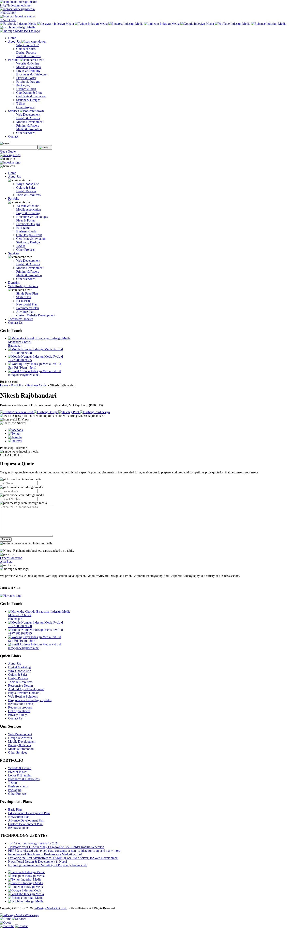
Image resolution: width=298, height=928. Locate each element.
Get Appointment (19, 711)
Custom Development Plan (25, 824)
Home (12, 38)
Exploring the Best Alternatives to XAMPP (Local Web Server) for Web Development (63, 858)
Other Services (25, 132)
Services (14, 111)
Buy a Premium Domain (23, 693)
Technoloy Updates (20, 319)
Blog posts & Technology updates (29, 700)
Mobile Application (28, 67)
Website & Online (27, 63)
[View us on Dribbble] (17, 27)
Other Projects (25, 107)
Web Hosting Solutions (23, 286)
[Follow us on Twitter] (91, 23)
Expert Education (11, 558)
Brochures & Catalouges (32, 74)
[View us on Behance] (268, 23)
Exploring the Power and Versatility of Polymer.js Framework (47, 865)
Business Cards (26, 89)
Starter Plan (23, 297)
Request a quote (18, 827)
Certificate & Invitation (31, 96)
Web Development (28, 114)
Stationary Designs (28, 100)
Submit (6, 539)
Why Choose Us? (27, 45)
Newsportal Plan (27, 304)
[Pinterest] (15, 441)
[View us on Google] (197, 23)
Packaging (23, 85)
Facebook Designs (28, 81)
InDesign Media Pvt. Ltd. (50, 908)
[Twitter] (14, 433)
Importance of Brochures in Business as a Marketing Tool (45, 854)
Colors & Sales (25, 49)
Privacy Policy (17, 714)
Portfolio (14, 59)
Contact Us (15, 322)
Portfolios (17, 385)
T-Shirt (20, 103)
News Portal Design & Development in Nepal (37, 861)
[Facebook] (15, 430)
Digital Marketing (19, 667)
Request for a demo (20, 703)
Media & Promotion (29, 129)
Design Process (26, 52)
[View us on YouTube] (232, 23)
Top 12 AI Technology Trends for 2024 (33, 843)
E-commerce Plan (27, 308)
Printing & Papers (27, 125)
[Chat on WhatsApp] (19, 915)
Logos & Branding (28, 70)
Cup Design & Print (29, 92)
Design (53, 412)
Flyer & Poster (25, 220)
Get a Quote (8, 151)
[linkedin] (15, 437)
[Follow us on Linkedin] (162, 23)
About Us (14, 41)
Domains (14, 282)
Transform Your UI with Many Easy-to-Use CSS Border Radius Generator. (56, 847)
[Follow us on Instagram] (55, 23)
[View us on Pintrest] (125, 23)
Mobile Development (29, 122)
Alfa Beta (6, 561)
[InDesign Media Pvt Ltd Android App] (10, 595)
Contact (13, 136)
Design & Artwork (28, 118)
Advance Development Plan (26, 820)
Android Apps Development (26, 689)
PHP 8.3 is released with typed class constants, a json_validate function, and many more (64, 850)
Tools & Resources (28, 56)
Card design (102, 412)
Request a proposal (20, 707)
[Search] (45, 147)
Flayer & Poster (26, 78)
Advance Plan (25, 311)
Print (76, 412)
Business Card (24, 412)
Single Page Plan (27, 293)
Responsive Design (20, 685)
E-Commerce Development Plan (29, 813)
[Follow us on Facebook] (18, 23)
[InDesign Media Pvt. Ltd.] (20, 31)
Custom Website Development (35, 315)
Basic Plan (23, 300)
